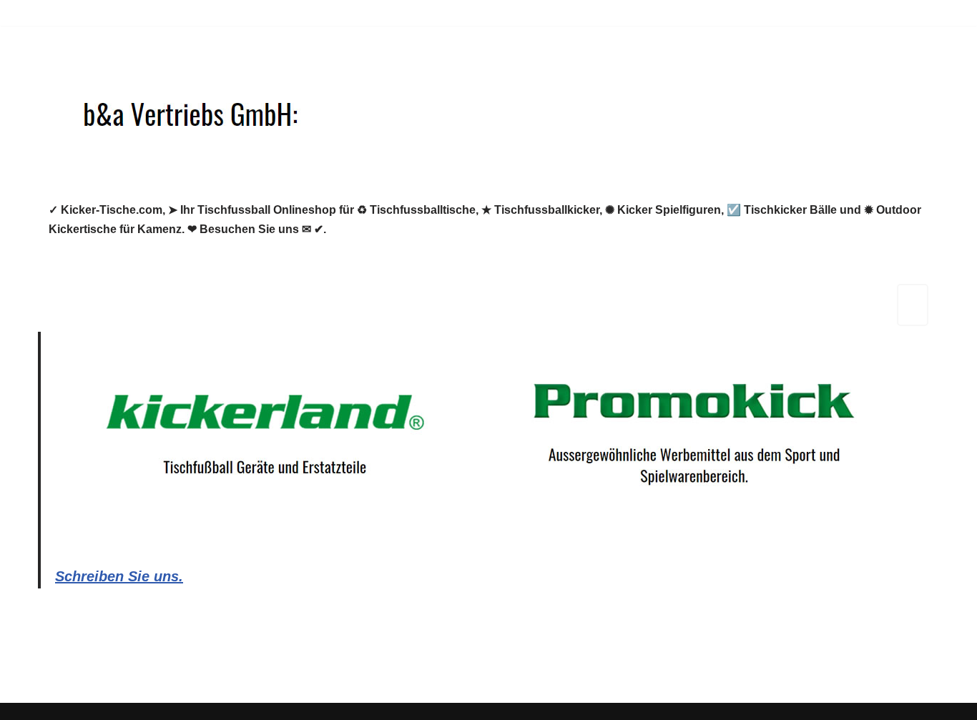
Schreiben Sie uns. (119, 576)
